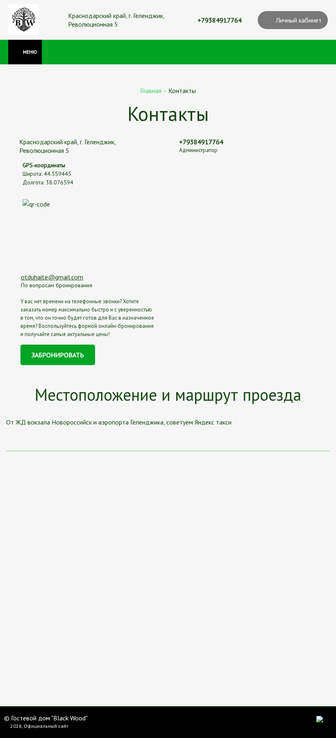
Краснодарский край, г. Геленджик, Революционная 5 (116, 19)
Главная (151, 90)
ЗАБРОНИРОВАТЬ (58, 355)
